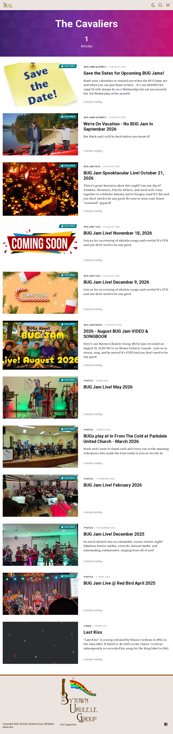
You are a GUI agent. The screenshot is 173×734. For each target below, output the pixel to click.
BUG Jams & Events (95, 67)
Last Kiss (92, 632)
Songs (87, 626)
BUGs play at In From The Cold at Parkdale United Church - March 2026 (125, 438)
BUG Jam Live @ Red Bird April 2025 (119, 583)
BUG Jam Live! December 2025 (113, 534)
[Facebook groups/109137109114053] (166, 724)
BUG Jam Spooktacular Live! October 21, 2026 (123, 175)
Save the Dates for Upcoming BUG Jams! (123, 73)
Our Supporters (68, 724)
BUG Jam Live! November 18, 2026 (117, 233)
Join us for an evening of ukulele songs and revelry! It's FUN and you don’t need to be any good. (125, 243)
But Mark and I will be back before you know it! (116, 136)
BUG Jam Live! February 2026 (112, 485)
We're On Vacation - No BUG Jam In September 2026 (118, 126)
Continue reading (92, 101)
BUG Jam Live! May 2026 (108, 387)
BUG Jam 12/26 (92, 276)
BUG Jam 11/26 (92, 227)
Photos (88, 380)
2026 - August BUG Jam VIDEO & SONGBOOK (115, 334)
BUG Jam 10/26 (92, 166)
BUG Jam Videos (93, 325)
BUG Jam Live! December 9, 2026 (116, 282)
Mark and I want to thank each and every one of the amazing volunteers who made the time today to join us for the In (126, 451)
